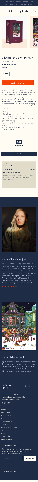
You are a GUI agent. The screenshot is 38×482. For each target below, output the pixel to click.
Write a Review (22, 154)
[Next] (35, 176)
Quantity (5, 74)
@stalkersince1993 (9, 286)
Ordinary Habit (12, 471)
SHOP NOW (6, 403)
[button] (18, 65)
